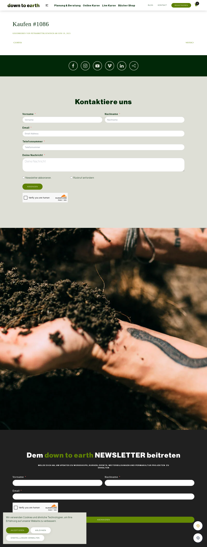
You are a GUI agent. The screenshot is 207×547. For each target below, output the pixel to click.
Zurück (18, 43)
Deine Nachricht (32, 155)
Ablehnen (40, 530)
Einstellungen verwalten (25, 538)
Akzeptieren (17, 530)
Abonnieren (103, 520)
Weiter (189, 43)
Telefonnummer (32, 141)
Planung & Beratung (67, 5)
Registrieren (181, 5)
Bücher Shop (126, 5)
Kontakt (162, 5)
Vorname (28, 114)
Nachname (111, 114)
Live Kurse (109, 5)
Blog (150, 5)
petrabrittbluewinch (42, 33)
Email (25, 127)
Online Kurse (91, 5)
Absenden (32, 187)
